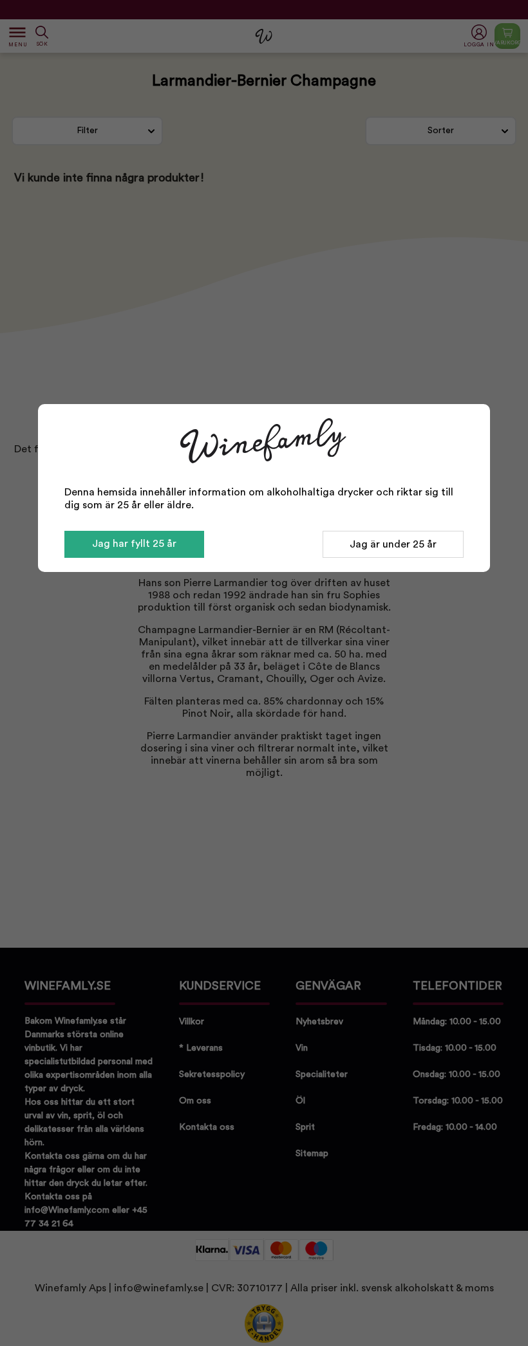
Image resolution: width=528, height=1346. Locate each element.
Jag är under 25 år (393, 544)
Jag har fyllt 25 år (134, 544)
